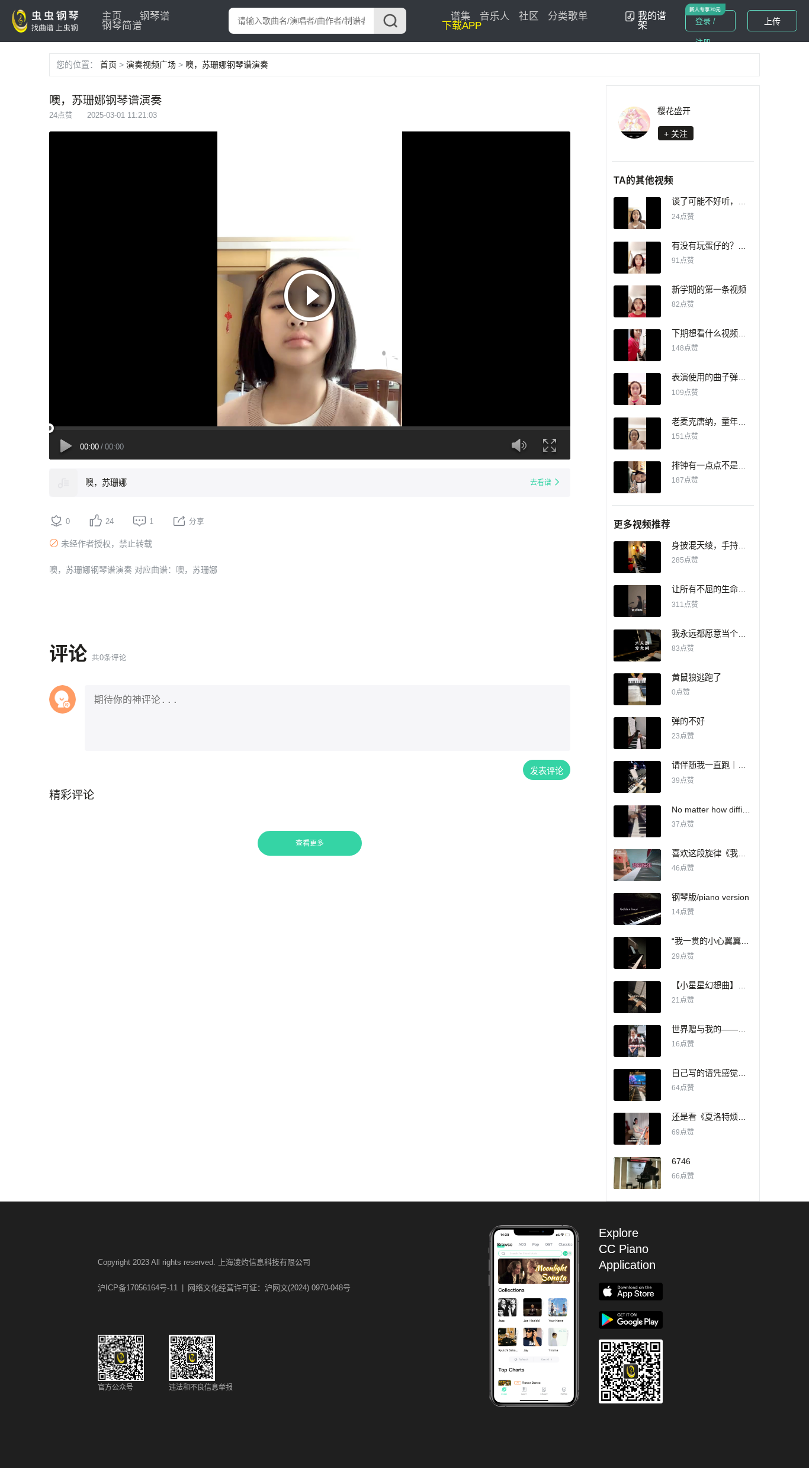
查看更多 (310, 843)
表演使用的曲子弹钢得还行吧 (725, 377)
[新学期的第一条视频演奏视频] (637, 301)
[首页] (48, 20)
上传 (772, 21)
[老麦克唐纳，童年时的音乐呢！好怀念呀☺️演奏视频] (637, 433)
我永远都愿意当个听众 (713, 633)
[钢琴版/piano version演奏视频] (637, 909)
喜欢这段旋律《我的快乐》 (721, 853)
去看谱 (540, 482)
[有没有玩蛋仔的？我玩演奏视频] (637, 258)
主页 (112, 16)
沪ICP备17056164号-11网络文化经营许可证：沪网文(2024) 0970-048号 (224, 1287)
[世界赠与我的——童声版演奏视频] (637, 1041)
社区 (529, 16)
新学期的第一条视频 (709, 289)
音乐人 (495, 16)
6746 (681, 1161)
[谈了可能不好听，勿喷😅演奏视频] (637, 213)
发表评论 (546, 771)
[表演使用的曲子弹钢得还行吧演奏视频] (637, 389)
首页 (108, 64)
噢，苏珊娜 (106, 482)
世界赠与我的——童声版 (717, 1029)
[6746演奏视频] (637, 1173)
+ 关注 (676, 134)
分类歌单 (568, 16)
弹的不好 (688, 721)
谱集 (461, 16)
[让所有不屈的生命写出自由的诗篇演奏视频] (637, 601)
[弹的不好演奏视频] (637, 733)
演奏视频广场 (151, 64)
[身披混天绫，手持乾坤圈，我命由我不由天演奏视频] (637, 557)
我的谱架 (652, 20)
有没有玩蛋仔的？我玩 (713, 245)
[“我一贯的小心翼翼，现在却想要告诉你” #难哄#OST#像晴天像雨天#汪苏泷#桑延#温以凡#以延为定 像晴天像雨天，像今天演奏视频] (637, 953)
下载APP (461, 26)
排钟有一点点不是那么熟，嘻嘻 (730, 465)
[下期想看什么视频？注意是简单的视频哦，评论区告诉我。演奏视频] (637, 345)
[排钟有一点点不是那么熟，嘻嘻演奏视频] (637, 477)
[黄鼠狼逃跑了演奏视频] (637, 689)
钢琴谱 (155, 16)
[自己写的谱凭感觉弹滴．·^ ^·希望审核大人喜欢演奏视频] (637, 1085)
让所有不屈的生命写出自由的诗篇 (734, 589)
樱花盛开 (674, 110)
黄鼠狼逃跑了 (696, 677)
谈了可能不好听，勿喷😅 (718, 201)
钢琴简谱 (122, 26)
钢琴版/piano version (710, 897)
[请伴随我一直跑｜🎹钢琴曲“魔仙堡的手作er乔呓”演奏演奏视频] (637, 777)
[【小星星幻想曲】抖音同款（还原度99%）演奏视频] (637, 997)
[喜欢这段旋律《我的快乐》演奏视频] (637, 865)
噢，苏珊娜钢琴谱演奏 (226, 64)
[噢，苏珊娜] (63, 482)
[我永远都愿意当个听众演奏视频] (637, 645)
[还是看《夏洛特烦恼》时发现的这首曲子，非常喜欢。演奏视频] (637, 1129)
